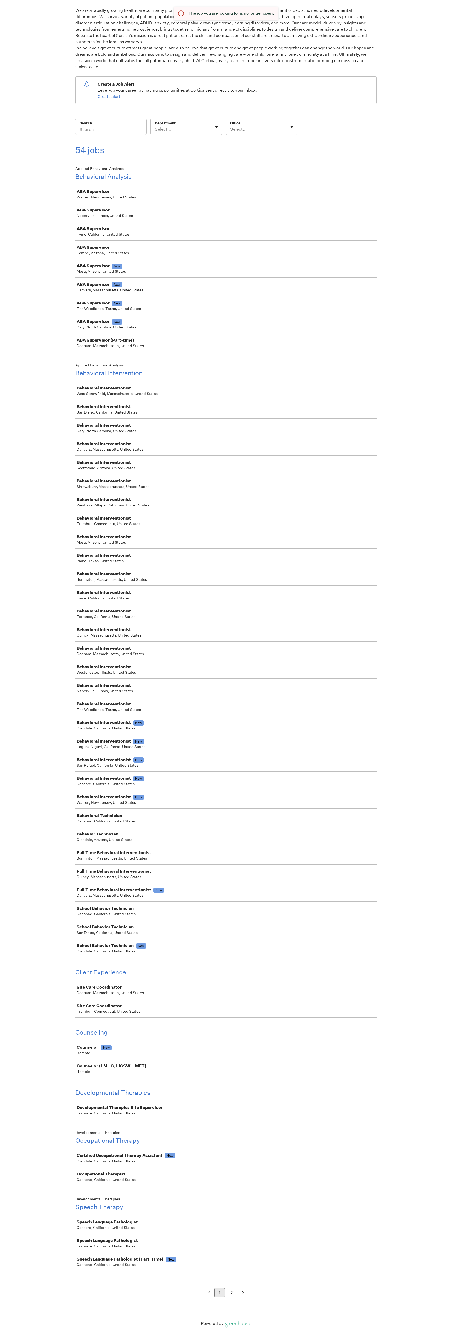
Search (86, 123)
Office (235, 123)
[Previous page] (209, 1293)
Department (165, 123)
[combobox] (155, 129)
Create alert (109, 96)
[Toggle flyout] (216, 127)
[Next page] (243, 1293)
